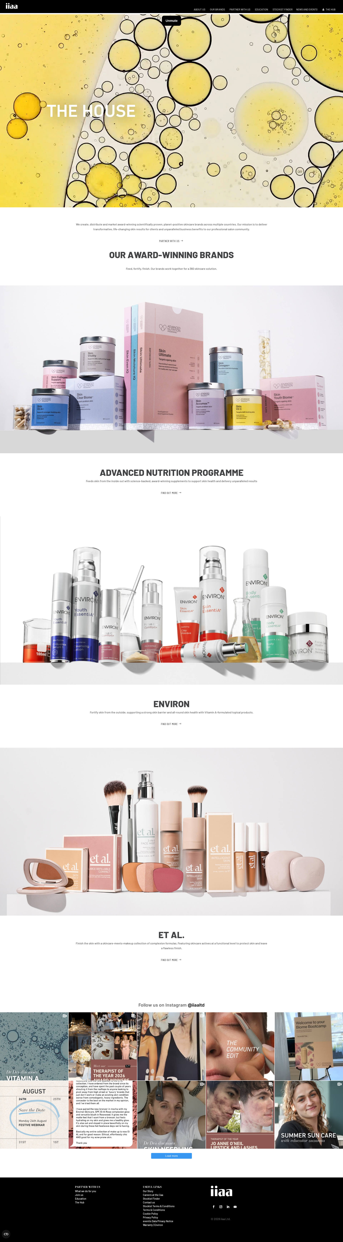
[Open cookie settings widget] (6, 1234)
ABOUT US (199, 9)
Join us (79, 1194)
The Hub (79, 1202)
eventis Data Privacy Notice (158, 1221)
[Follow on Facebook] (214, 1207)
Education (80, 1198)
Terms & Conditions (154, 1209)
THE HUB (330, 9)
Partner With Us (169, 241)
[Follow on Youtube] (235, 1207)
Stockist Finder (151, 1198)
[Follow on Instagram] (221, 1207)
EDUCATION (261, 9)
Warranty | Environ (153, 1224)
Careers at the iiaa (153, 1194)
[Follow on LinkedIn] (228, 1207)
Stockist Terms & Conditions (159, 1206)
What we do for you (85, 1191)
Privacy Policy (150, 1217)
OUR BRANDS (217, 9)
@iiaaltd (196, 1005)
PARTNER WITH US (240, 9)
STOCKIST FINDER (283, 9)
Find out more (169, 492)
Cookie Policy (150, 1213)
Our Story (148, 1191)
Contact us (149, 1202)
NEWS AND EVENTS (306, 9)
